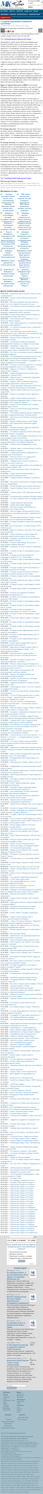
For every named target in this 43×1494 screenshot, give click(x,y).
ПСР (38, 183)
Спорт (4, 1402)
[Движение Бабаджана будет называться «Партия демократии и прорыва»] (25, 269)
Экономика (5, 14)
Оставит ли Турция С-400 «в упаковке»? (24, 808)
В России (5, 1395)
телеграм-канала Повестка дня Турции (18, 39)
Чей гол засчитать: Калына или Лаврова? (24, 1092)
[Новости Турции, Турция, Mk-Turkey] (22, 1417)
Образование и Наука (9, 1400)
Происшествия (34, 14)
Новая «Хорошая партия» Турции (22, 1111)
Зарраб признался (16, 1069)
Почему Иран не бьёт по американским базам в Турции (16, 1325)
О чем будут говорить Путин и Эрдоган (23, 1138)
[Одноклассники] (6, 31)
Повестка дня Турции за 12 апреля (22, 1186)
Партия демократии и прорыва (10, 185)
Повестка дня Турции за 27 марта (21, 1195)
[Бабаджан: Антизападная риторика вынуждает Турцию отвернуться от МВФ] (9, 213)
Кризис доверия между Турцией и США (23, 1030)
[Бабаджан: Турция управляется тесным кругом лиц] (9, 251)
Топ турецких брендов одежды (20, 848)
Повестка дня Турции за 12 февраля (22, 1218)
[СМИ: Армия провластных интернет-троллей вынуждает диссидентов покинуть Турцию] (25, 194)
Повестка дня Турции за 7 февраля (22, 1224)
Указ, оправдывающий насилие (21, 1042)
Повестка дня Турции (9, 181)
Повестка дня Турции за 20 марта (21, 1201)
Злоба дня (6, 1406)
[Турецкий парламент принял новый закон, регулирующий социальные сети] (9, 194)
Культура (13, 14)
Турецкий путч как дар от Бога (20, 1172)
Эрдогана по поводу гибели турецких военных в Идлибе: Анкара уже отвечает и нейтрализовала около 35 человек (21, 749)
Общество (28, 11)
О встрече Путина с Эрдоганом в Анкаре (24, 1136)
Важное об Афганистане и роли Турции (23, 421)
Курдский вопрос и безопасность (21, 1258)
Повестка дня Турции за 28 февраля (22, 1207)
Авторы (19, 1403)
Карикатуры (20, 1397)
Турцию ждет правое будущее (20, 505)
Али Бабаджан (8, 183)
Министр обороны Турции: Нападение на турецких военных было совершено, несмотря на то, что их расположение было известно (21, 666)
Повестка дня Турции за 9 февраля (22, 1220)
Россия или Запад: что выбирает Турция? (24, 846)
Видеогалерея (7, 1409)
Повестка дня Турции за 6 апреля (21, 1189)
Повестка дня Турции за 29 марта (21, 1193)
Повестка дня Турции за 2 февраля (22, 1228)
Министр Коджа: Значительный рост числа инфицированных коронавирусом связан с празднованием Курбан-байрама (21, 513)
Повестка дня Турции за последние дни (23, 1209)
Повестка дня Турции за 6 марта (21, 1205)
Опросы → (32, 1263)
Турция (8, 187)
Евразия (5, 1394)
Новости (12, 11)
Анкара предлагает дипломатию (21, 503)
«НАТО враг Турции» (17, 1084)
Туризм (35, 11)
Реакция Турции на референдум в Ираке (24, 1140)
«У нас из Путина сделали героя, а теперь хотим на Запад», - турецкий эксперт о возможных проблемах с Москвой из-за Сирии (20, 697)
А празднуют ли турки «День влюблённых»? (25, 1015)
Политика (19, 11)
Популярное (6, 1397)
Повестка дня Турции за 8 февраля (22, 1222)
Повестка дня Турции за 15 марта (21, 1203)
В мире (5, 1398)
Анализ (5, 1403)
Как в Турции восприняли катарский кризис (25, 1170)
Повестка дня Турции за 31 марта (21, 1191)
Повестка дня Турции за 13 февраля (22, 1216)
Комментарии (5, 18)
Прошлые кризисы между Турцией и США (24, 940)
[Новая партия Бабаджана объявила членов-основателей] (9, 269)
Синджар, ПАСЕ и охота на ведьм (22, 1182)
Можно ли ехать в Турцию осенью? (22, 843)
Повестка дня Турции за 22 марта (21, 1199)
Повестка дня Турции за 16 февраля (22, 1214)
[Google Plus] (13, 31)
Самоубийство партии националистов (23, 1034)
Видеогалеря (20, 1395)
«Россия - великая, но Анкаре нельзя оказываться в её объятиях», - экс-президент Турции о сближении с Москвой (19, 703)
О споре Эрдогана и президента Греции (24, 1059)
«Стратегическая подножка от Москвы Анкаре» (26, 496)
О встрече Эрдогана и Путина (20, 1090)
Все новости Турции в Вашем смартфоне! (13, 1433)
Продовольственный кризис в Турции (23, 906)
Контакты (19, 1408)
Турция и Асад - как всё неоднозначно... (24, 1071)
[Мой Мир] (9, 31)
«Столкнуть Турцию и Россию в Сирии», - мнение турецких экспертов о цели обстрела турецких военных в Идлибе (20, 743)
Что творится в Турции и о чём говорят (23, 1151)
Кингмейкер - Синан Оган (19, 346)
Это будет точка (15, 1178)
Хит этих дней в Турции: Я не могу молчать (25, 866)
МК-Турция (4, 11)
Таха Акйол (11, 1343)
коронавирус (22, 187)
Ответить (21, 1261)
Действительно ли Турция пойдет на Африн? (25, 1032)
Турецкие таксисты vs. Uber (19, 986)
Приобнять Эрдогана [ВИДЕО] (20, 1044)
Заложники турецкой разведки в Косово (23, 977)
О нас (18, 1407)
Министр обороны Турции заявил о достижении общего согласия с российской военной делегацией (18, 655)
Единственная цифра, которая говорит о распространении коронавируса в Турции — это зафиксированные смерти (19, 649)
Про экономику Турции (18, 933)
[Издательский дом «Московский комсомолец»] (8, 1421)
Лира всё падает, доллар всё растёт (22, 950)
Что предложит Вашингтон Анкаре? (22, 1017)
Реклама (19, 1410)
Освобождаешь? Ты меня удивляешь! (23, 1027)
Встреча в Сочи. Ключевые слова (21, 1078)
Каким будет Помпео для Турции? (22, 988)
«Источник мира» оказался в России (22, 829)
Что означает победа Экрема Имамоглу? (24, 877)
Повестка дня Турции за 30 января (22, 1230)
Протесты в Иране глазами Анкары (22, 1040)
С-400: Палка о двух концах (19, 879)
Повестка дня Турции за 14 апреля (22, 1184)
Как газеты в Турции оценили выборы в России (26, 984)
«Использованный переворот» (20, 1168)
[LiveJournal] (11, 31)
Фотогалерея (6, 1408)
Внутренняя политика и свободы (21, 1256)
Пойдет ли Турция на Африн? (20, 1157)
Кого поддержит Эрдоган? (19, 402)
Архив (18, 1412)
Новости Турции (31, 183)
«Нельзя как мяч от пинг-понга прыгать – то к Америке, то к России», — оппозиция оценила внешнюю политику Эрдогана (21, 737)
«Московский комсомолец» (9, 1438)
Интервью (16, 183)
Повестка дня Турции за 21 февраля (22, 1212)
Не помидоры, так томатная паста (22, 1180)
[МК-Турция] (13, 4)
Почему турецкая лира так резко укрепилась (25, 486)
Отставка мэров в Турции (19, 1113)
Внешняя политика (16, 1254)
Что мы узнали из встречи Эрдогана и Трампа (26, 818)
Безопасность (22, 14)
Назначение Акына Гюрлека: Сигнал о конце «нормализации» (18, 1363)
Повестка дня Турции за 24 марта (21, 1197)
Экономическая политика (18, 1252)
